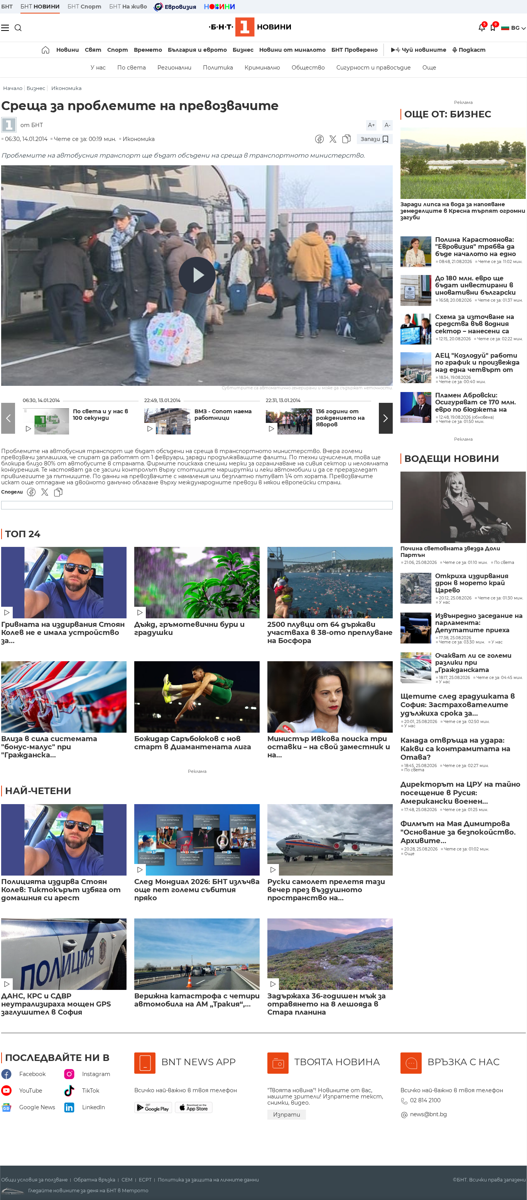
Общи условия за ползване (34, 1180)
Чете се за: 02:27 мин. (466, 766)
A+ (371, 125)
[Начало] (46, 50)
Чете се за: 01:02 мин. (466, 849)
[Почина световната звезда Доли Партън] (463, 507)
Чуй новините (424, 49)
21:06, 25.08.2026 (420, 562)
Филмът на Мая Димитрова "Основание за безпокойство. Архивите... (458, 832)
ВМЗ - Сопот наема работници (223, 414)
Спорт (117, 49)
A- (387, 125)
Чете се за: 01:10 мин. (465, 562)
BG (516, 27)
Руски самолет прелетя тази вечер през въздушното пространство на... (326, 890)
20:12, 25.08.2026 (455, 598)
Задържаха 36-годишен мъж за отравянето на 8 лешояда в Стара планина (326, 1004)
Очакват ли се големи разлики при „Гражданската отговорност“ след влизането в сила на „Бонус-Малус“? (473, 663)
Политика (218, 67)
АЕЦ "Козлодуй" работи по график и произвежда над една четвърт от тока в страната (477, 362)
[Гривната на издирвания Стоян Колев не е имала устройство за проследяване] (64, 582)
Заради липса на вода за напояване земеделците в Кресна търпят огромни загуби (462, 211)
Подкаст (472, 49)
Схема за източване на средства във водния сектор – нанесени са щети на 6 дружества (474, 324)
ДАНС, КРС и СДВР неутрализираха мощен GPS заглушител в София (56, 1004)
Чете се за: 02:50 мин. (467, 722)
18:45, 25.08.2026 (420, 766)
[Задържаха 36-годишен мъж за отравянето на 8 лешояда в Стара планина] (330, 954)
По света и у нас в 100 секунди (100, 414)
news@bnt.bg (428, 1114)
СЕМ (127, 1180)
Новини (67, 49)
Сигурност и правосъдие (373, 67)
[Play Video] (197, 275)
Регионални (174, 67)
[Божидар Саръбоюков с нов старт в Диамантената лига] (197, 697)
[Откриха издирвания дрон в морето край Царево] (415, 588)
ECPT (145, 1180)
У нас (98, 67)
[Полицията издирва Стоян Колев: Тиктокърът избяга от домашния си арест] (64, 840)
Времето (148, 49)
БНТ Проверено (354, 49)
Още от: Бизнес (447, 114)
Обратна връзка (94, 1180)
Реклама (197, 771)
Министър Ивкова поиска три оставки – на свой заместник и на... (328, 747)
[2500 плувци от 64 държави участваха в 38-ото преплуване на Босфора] (330, 582)
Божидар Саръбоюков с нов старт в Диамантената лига (192, 743)
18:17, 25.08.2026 (454, 678)
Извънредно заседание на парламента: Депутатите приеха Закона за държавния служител (479, 623)
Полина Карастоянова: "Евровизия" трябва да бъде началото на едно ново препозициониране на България (476, 247)
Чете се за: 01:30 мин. (500, 598)
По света (131, 67)
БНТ (7, 6)
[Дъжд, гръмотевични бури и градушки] (197, 582)
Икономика (66, 88)
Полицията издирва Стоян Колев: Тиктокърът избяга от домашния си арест (61, 890)
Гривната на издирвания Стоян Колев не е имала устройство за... (63, 633)
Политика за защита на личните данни (208, 1180)
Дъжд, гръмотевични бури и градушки (189, 629)
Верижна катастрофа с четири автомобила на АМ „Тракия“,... (197, 1000)
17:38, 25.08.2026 (455, 638)
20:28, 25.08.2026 (420, 849)
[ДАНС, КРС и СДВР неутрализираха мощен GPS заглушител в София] (64, 954)
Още (429, 67)
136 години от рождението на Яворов (340, 418)
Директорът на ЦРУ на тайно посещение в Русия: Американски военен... (460, 793)
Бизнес (243, 49)
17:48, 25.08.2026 (420, 810)
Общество (308, 67)
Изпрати (286, 1114)
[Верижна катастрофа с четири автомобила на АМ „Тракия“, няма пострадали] (197, 954)
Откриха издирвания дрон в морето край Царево (471, 583)
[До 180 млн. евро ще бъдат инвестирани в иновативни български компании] (415, 290)
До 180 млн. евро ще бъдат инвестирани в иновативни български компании (475, 285)
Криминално (262, 67)
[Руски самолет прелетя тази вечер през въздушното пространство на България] (330, 840)
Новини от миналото (292, 49)
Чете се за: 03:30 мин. (462, 642)
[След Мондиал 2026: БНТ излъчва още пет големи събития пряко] (197, 840)
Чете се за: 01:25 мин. (465, 810)
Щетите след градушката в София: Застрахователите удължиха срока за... (457, 705)
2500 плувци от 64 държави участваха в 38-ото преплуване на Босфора (330, 633)
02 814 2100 (425, 1100)
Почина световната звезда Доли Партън (450, 551)
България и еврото (197, 49)
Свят (93, 49)
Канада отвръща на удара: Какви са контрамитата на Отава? (455, 749)
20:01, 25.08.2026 (420, 722)
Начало (12, 88)
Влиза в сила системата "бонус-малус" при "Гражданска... (49, 747)
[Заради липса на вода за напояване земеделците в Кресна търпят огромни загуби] (463, 163)
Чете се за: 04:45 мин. (499, 678)
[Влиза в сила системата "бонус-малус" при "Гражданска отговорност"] (64, 697)
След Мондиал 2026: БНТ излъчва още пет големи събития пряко (197, 890)
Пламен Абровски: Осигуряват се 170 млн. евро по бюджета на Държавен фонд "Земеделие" (475, 402)
